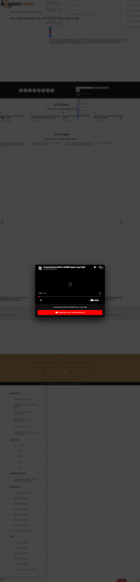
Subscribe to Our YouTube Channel (72, 312)
